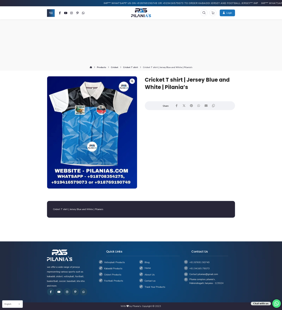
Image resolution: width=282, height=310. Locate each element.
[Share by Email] (206, 106)
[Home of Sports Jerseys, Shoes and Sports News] (141, 12)
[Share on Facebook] (177, 106)
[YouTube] (59, 291)
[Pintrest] (77, 13)
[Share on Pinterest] (191, 106)
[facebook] (50, 291)
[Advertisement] (141, 42)
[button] (132, 81)
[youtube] (66, 13)
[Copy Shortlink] (213, 106)
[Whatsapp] (83, 13)
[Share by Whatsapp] (199, 106)
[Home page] (91, 67)
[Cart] (213, 12)
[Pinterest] (75, 291)
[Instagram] (71, 13)
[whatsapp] (83, 291)
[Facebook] (60, 13)
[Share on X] (184, 106)
